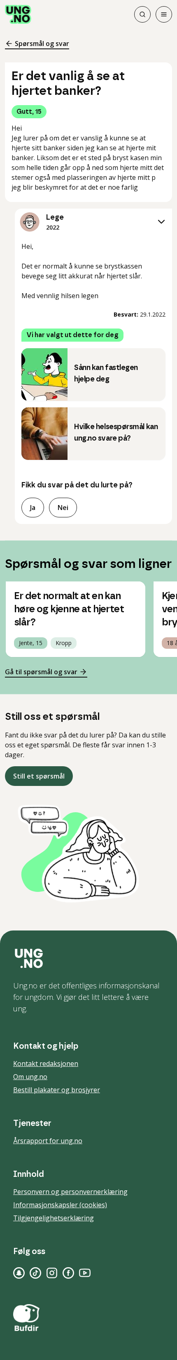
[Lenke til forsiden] (18, 14)
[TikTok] (35, 1273)
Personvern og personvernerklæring (70, 1191)
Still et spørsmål (39, 776)
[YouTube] (85, 1273)
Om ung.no (30, 1076)
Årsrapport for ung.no (47, 1140)
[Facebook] (68, 1273)
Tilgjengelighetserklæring (53, 1217)
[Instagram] (52, 1273)
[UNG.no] (88, 958)
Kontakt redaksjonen (45, 1063)
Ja (32, 507)
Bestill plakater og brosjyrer (56, 1089)
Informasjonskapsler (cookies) (60, 1204)
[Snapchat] (19, 1273)
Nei (63, 507)
